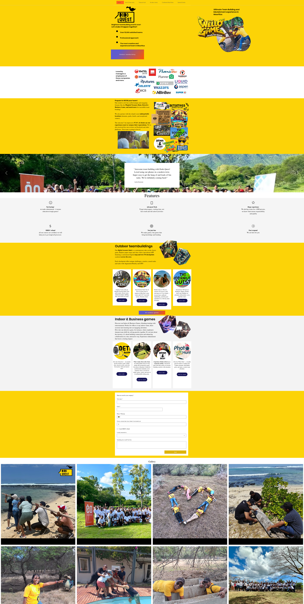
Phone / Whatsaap (121, 414)
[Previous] (6, 173)
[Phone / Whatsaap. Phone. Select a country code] (119, 417)
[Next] (298, 173)
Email (118, 406)
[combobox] (151, 435)
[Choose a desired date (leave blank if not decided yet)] (118, 424)
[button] (130, 2)
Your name (120, 399)
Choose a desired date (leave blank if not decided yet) (129, 421)
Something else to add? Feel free (124, 440)
